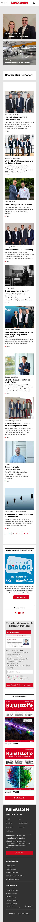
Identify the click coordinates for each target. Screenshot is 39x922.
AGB (17, 676)
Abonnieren (19, 853)
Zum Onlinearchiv (19, 798)
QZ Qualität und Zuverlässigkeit (14, 876)
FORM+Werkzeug (11, 869)
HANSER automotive (12, 872)
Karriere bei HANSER (12, 890)
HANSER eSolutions (11, 900)
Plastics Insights (10, 865)
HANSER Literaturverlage (13, 907)
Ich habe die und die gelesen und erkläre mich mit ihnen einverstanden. (18, 677)
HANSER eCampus (11, 903)
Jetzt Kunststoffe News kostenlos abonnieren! (20, 685)
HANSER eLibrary (11, 897)
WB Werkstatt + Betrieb (12, 879)
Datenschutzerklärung (14, 678)
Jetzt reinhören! (21, 597)
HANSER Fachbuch (11, 893)
